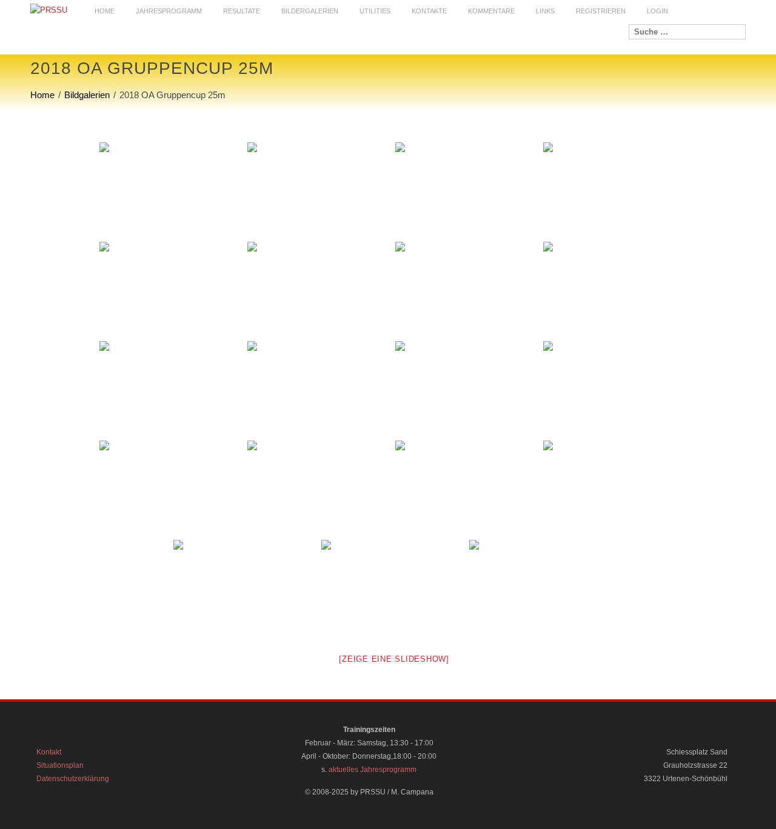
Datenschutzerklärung (72, 778)
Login (657, 11)
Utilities (375, 11)
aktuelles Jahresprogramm (372, 769)
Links (545, 11)
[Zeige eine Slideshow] (394, 659)
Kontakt (48, 752)
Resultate (241, 11)
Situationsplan (60, 765)
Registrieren (601, 11)
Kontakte (429, 11)
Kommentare (491, 11)
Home (105, 11)
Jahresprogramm (169, 11)
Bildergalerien (309, 11)
